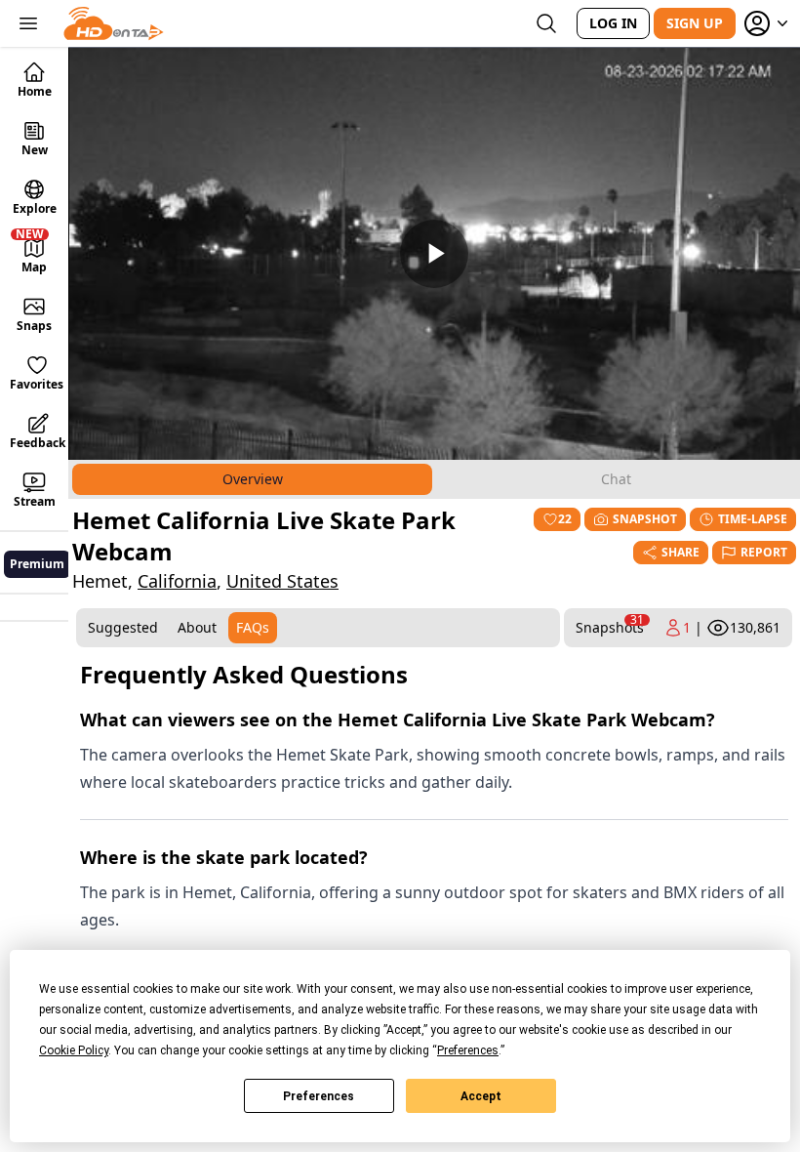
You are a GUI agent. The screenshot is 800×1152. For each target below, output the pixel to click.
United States (282, 581)
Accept (480, 1096)
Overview (252, 479)
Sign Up (694, 23)
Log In (613, 23)
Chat (616, 479)
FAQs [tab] (252, 627)
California (177, 581)
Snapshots (610, 624)
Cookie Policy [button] (73, 1050)
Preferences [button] (468, 1050)
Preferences (318, 1096)
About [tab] (197, 627)
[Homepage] (114, 23)
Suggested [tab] (123, 627)
